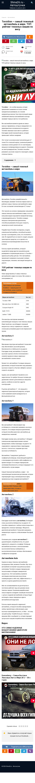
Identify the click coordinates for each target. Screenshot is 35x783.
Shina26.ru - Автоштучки (17, 4)
